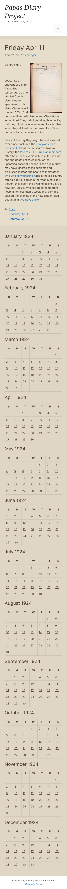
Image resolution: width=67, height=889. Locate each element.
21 (15, 272)
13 (7, 265)
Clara (12, 209)
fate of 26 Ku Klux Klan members (40, 152)
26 (57, 272)
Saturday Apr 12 (19, 218)
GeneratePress (33, 884)
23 (32, 272)
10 (40, 258)
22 (23, 272)
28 (15, 278)
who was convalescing (19, 175)
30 (32, 278)
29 (24, 278)
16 (32, 265)
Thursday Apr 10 (19, 214)
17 (40, 265)
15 (23, 265)
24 (40, 272)
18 (48, 265)
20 (7, 272)
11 (48, 258)
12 (56, 258)
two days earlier (30, 199)
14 (15, 265)
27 (7, 278)
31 (40, 278)
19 (56, 265)
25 (48, 272)
